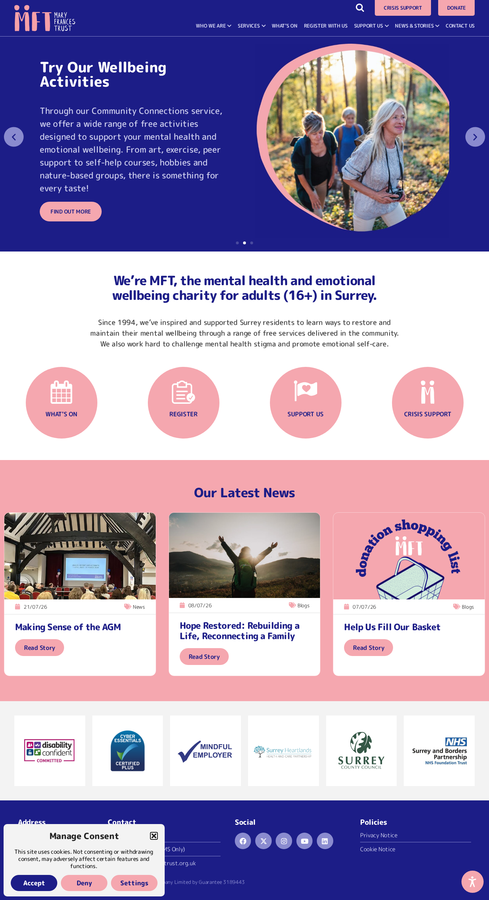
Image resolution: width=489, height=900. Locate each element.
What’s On (284, 25)
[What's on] (61, 392)
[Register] (183, 392)
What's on (61, 414)
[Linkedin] (325, 841)
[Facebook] (243, 841)
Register (183, 414)
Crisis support (427, 414)
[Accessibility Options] (472, 882)
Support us (305, 414)
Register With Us (326, 25)
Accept (34, 883)
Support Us (368, 25)
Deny (84, 883)
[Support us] (305, 392)
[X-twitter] (263, 841)
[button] (154, 835)
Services (249, 25)
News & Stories (414, 25)
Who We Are (211, 25)
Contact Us (460, 25)
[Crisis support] (427, 392)
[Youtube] (304, 841)
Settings (134, 883)
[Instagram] (284, 841)
